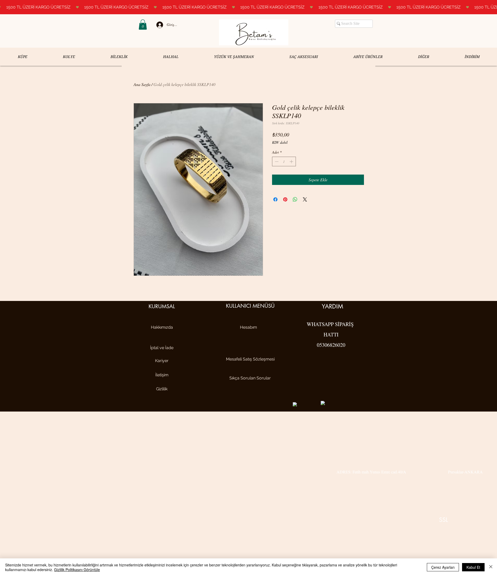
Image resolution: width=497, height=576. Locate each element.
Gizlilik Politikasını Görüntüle (77, 569)
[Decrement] (276, 161)
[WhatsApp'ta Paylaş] (295, 199)
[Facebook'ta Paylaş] (275, 199)
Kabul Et (473, 567)
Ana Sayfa (142, 84)
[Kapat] (491, 567)
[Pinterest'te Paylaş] (285, 199)
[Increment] (292, 161)
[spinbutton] (284, 161)
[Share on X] (305, 199)
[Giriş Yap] (159, 25)
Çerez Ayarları (443, 567)
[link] (142, 24)
